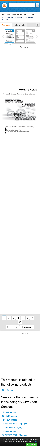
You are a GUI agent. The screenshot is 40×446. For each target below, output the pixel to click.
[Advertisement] (20, 66)
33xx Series (7, 389)
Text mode (6, 25)
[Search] (37, 5)
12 (20, 322)
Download (13, 327)
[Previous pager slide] (3, 37)
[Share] (37, 25)
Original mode (19, 25)
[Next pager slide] (37, 37)
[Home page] (4, 5)
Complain (28, 327)
